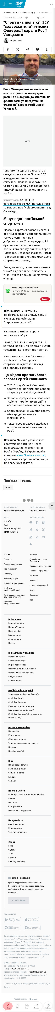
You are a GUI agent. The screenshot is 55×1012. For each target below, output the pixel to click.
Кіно (10, 761)
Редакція (8, 559)
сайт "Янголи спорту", (31, 455)
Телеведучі (8, 574)
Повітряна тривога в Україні (22, 669)
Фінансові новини (17, 739)
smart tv (12, 927)
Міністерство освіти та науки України (26, 794)
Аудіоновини (14, 639)
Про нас (7, 554)
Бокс (10, 846)
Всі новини (14, 619)
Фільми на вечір (16, 773)
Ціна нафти (13, 731)
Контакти (34, 576)
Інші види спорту (28, 12)
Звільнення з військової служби (23, 694)
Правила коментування (40, 566)
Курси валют (14, 735)
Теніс (10, 854)
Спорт (11, 842)
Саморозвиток (15, 806)
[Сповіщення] (51, 4)
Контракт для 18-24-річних (21, 706)
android (12, 919)
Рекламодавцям (11, 579)
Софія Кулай (16, 41)
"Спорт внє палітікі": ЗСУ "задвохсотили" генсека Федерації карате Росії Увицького (45, 12)
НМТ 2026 (12, 802)
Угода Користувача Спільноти (38, 560)
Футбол (12, 850)
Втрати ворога (15, 681)
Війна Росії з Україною (21, 653)
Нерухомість (15, 820)
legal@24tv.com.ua (37, 972)
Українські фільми (17, 769)
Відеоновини (14, 635)
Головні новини (16, 623)
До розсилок (18, 900)
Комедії (12, 777)
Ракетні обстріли (16, 657)
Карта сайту (35, 595)
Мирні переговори (17, 665)
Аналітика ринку (16, 824)
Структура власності (39, 585)
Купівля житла (15, 828)
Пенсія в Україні (16, 751)
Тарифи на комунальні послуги (23, 743)
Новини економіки (19, 727)
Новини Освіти (16, 790)
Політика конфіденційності (12, 589)
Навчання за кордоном (19, 810)
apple (32, 919)
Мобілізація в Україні (20, 690)
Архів (32, 590)
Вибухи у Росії (15, 677)
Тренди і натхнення (17, 832)
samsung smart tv (32, 927)
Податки (12, 747)
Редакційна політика (13, 564)
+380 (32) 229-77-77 (20, 969)
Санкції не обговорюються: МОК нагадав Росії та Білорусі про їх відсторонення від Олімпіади (27, 205)
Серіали (12, 781)
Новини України (16, 627)
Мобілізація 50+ (15, 698)
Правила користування (14, 583)
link (31, 522)
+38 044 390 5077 (38, 511)
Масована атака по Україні (21, 672)
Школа (11, 798)
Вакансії (33, 581)
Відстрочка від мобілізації (21, 710)
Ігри (31, 600)
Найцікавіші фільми (18, 765)
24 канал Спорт (10, 12)
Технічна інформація (39, 571)
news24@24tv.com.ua (14, 511)
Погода (11, 643)
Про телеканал (10, 569)
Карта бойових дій (17, 661)
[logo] (19, 4)
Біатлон (12, 858)
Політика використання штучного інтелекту (14, 596)
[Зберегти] (47, 49)
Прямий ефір (14, 631)
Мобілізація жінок (17, 702)
